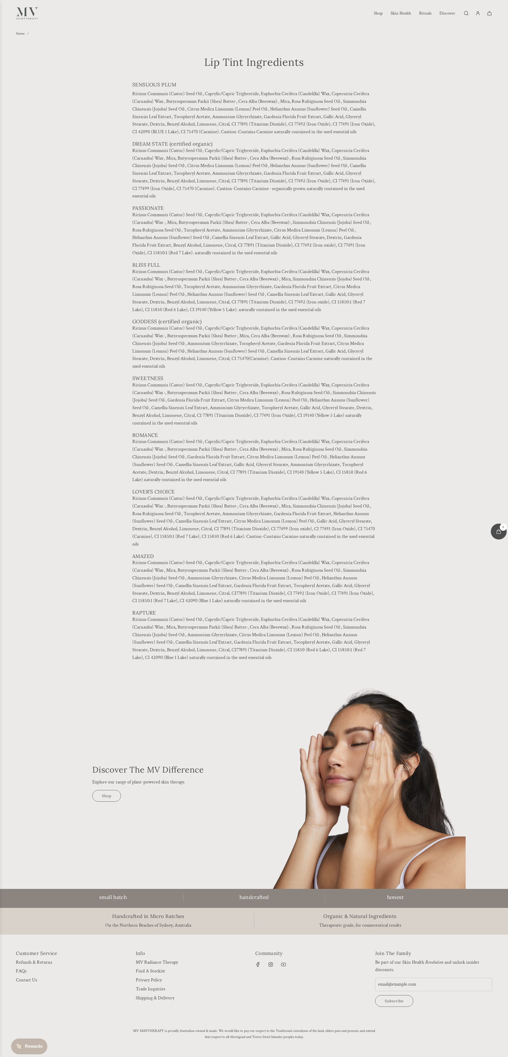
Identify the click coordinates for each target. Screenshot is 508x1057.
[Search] (466, 13)
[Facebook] (258, 964)
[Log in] (478, 13)
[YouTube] (283, 964)
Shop (106, 795)
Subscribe (394, 1001)
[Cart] (489, 13)
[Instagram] (270, 964)
